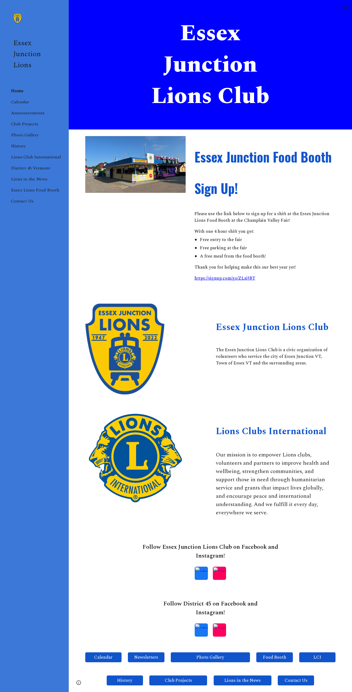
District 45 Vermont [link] (30, 168)
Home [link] (17, 91)
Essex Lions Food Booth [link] (35, 190)
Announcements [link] (28, 113)
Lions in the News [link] (29, 179)
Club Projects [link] (24, 124)
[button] (345, 7)
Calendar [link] (20, 102)
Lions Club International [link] (36, 157)
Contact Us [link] (22, 201)
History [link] (18, 146)
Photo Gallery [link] (25, 135)
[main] (210, 64)
